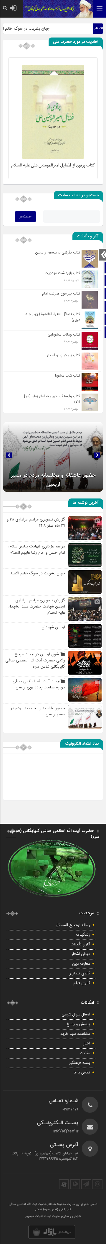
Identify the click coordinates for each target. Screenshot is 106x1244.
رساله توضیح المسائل (73, 925)
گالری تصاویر (79, 973)
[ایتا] (75, 1184)
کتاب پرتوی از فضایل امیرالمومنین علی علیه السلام (53, 165)
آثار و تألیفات (80, 944)
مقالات (85, 1053)
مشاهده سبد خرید (75, 1033)
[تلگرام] (86, 1184)
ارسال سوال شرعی (76, 1014)
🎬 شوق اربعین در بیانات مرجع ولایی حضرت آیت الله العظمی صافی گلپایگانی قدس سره (35, 660)
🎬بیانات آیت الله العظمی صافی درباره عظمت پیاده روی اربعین (39, 684)
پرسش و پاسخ (78, 1024)
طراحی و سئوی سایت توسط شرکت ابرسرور (53, 1216)
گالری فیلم (81, 983)
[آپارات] (64, 1184)
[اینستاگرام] (97, 1184)
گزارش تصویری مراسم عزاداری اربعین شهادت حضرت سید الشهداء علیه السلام (36, 606)
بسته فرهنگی (79, 1062)
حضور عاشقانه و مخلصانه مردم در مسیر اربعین (38, 711)
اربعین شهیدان (53, 627)
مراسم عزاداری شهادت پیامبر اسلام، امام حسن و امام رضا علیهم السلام (36, 549)
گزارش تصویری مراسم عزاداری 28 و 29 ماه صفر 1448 (36, 522)
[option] (53, 457)
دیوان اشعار (81, 954)
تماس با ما (82, 1072)
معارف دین (81, 963)
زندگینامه (82, 934)
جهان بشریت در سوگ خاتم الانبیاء (37, 573)
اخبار (86, 1043)
